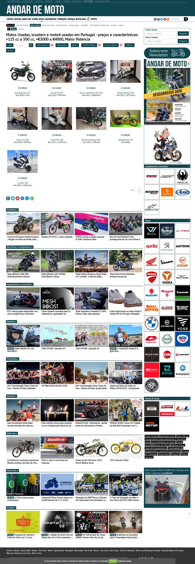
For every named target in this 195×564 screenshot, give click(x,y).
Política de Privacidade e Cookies (148, 550)
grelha (13, 29)
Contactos (104, 550)
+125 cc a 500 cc (110, 45)
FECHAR (113, 561)
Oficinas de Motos (161, 445)
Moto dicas (12, 470)
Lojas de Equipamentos (155, 448)
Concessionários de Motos (163, 442)
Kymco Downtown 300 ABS (91, 93)
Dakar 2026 (26, 18)
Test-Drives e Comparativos (19, 247)
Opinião (35, 18)
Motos (50, 550)
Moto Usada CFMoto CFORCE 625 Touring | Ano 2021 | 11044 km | (166, 471)
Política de (124, 561)
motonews (84, 25)
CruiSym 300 (22, 183)
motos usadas (35, 25)
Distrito (10, 50)
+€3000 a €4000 (89, 45)
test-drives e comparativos (99, 25)
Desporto (11, 396)
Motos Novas (183, 436)
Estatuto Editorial (127, 550)
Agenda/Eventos (167, 436)
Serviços (149, 457)
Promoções (62, 18)
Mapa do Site (37, 553)
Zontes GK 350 (57, 93)
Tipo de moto (61, 45)
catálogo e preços (22, 25)
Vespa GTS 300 (22, 140)
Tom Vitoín (42, 550)
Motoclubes (81, 18)
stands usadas (74, 25)
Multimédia (12, 358)
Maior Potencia (42, 45)
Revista (94, 18)
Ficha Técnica (114, 550)
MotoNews (11, 209)
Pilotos (184, 454)
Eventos (10, 18)
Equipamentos (59, 550)
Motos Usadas (151, 436)
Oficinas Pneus (178, 445)
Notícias (17, 550)
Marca (74, 45)
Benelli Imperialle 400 (91, 140)
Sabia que (11, 433)
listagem (21, 29)
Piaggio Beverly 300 (125, 93)
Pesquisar (183, 33)
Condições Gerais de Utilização (172, 550)
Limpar (9, 45)
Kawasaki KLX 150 (22, 93)
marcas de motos (48, 25)
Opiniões (11, 321)
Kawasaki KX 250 (125, 140)
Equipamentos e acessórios (19, 284)
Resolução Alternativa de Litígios (19, 553)
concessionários (61, 25)
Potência (129, 45)
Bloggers (175, 454)
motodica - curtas (117, 25)
